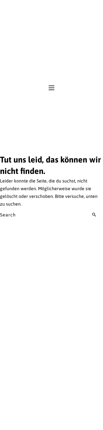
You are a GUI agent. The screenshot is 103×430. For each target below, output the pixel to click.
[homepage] (51, 42)
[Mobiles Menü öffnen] (51, 88)
